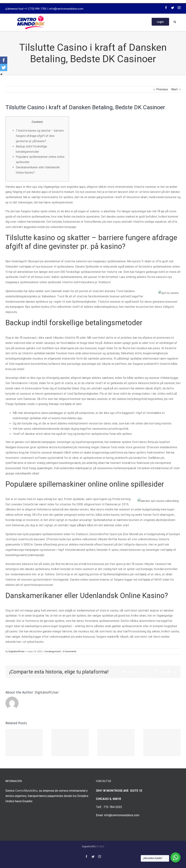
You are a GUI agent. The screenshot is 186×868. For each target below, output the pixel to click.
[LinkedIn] (129, 671)
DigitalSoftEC (89, 846)
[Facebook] (166, 7)
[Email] (175, 671)
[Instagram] (179, 7)
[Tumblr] (149, 671)
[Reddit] (136, 671)
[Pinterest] (155, 671)
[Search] (175, 21)
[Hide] (1, 74)
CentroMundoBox (26, 790)
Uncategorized (52, 651)
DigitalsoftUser (17, 651)
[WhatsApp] (142, 671)
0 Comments (69, 651)
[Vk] (162, 671)
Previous (162, 89)
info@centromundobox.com (66, 8)
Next (174, 89)
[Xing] (168, 671)
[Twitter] (172, 7)
